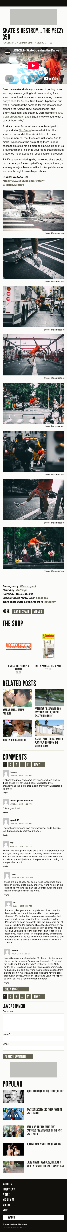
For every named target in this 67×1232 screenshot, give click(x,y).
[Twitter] (49, 1210)
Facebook (42, 597)
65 (49, 43)
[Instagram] (54, 1210)
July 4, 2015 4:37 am (21, 954)
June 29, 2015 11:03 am (21, 776)
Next (37, 765)
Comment (8, 1011)
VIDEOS (40, 43)
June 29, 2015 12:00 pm (21, 846)
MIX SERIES (8, 1200)
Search (5, 1217)
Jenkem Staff (26, 43)
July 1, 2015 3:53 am (22, 906)
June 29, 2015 (9, 43)
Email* (6, 1043)
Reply (5, 792)
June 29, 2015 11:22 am (21, 804)
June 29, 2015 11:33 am (21, 824)
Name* (6, 1034)
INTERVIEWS (9, 1189)
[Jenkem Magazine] (34, 3)
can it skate (21, 611)
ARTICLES (7, 1184)
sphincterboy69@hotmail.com (29, 928)
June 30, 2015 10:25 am (22, 877)
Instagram (50, 601)
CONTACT (7, 1205)
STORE (6, 1210)
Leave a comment (14, 1006)
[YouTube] (61, 1210)
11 (28, 765)
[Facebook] (44, 1210)
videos (38, 611)
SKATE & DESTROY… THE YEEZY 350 (33, 34)
